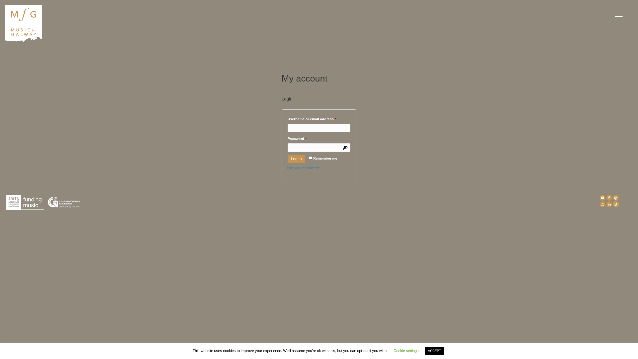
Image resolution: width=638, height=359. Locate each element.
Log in (296, 159)
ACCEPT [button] (434, 351)
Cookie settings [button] (406, 351)
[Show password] (345, 147)
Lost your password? (303, 168)
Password (305, 138)
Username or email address (319, 119)
